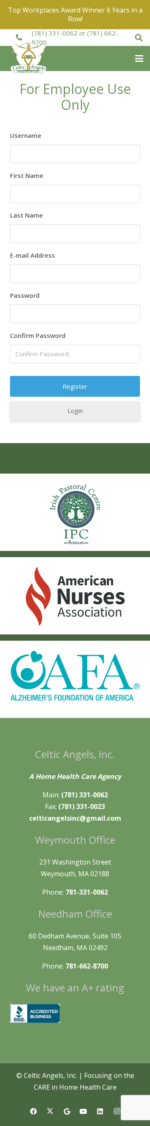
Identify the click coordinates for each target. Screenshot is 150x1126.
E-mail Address (32, 255)
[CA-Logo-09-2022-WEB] (29, 58)
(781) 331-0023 (81, 806)
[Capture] (75, 515)
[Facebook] (33, 1111)
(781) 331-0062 (55, 33)
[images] (75, 596)
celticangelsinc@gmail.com (75, 818)
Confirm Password (37, 335)
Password (25, 295)
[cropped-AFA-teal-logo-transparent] (75, 676)
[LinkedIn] (100, 1111)
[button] (138, 37)
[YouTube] (83, 1111)
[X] (50, 1111)
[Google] (66, 1111)
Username (25, 135)
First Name (26, 175)
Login (75, 410)
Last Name (26, 215)
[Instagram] (116, 1111)
